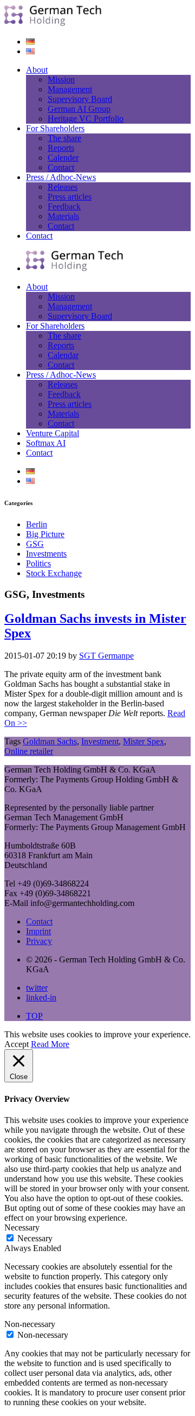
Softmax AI (46, 443)
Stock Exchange (54, 573)
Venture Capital (52, 433)
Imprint (38, 931)
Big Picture (45, 534)
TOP (34, 1015)
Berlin (36, 524)
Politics (38, 563)
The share (64, 138)
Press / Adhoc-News (61, 177)
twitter (37, 987)
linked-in (41, 997)
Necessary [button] (22, 1227)
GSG (35, 543)
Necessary (35, 1238)
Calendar (63, 355)
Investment (100, 741)
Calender (63, 157)
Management (70, 89)
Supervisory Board (80, 99)
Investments (46, 553)
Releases (62, 187)
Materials (63, 216)
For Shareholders (55, 128)
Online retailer (28, 751)
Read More (50, 1044)
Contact (61, 167)
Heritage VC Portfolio (85, 118)
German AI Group (79, 108)
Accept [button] (16, 1044)
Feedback (64, 206)
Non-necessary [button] (29, 1324)
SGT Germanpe (106, 655)
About (37, 69)
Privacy (39, 941)
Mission (61, 79)
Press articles (70, 196)
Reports (61, 147)
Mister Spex (143, 741)
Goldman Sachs (50, 741)
